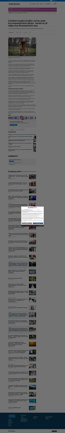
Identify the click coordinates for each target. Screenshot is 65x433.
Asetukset (27, 223)
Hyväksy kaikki (38, 223)
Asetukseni (38, 209)
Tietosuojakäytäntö (41, 225)
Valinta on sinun (27, 209)
